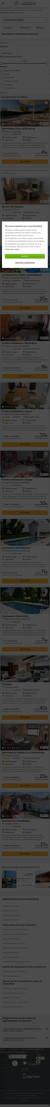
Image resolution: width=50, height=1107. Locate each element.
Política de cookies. (12, 249)
